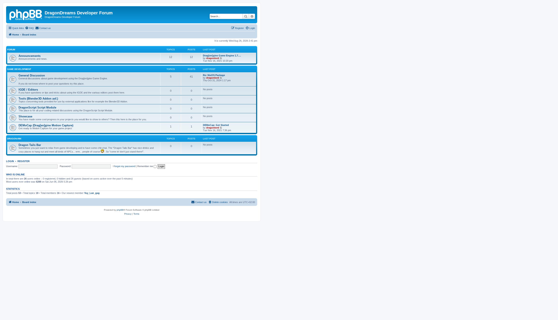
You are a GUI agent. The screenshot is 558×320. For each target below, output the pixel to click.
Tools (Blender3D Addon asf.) (38, 98)
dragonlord (212, 58)
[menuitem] (29, 28)
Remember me (145, 166)
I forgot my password (124, 166)
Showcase (25, 116)
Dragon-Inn (14, 138)
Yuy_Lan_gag (92, 193)
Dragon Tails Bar (30, 145)
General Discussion (32, 75)
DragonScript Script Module (37, 107)
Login (10, 161)
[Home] (26, 14)
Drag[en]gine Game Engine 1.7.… (222, 55)
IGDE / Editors (28, 89)
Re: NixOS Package (214, 75)
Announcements (30, 56)
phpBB (120, 210)
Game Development (19, 69)
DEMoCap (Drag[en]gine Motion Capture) (46, 125)
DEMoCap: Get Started (216, 125)
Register (23, 161)
